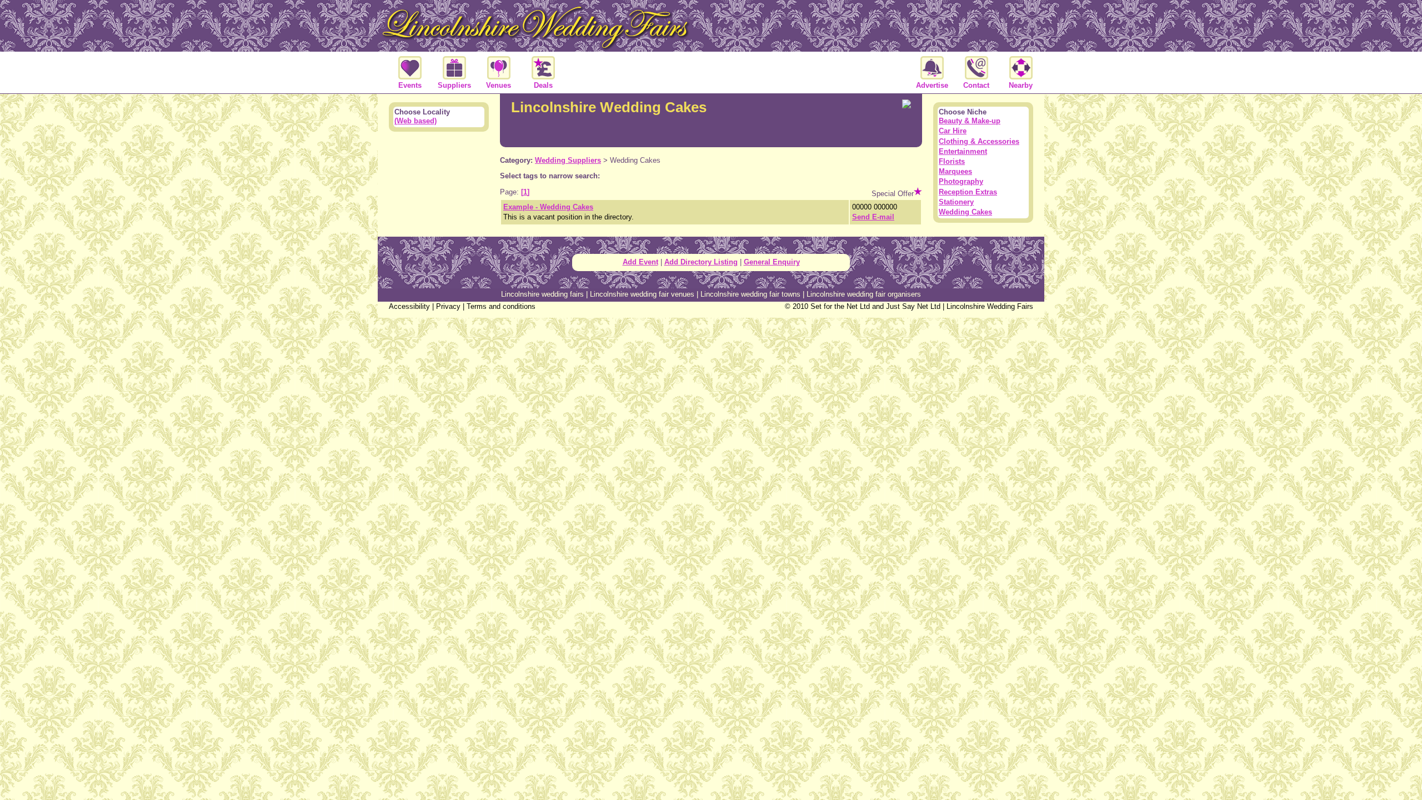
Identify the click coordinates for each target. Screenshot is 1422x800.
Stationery (956, 202)
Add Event (640, 262)
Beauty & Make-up (969, 121)
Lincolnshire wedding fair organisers (864, 294)
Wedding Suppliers (568, 160)
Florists (952, 161)
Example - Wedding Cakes (548, 207)
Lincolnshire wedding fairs (542, 294)
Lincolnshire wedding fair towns (750, 294)
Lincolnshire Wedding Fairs (990, 306)
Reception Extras (968, 192)
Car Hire (953, 131)
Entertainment (963, 151)
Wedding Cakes (965, 212)
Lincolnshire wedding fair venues (642, 294)
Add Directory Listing (701, 262)
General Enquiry (772, 262)
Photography (961, 181)
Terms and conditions (501, 306)
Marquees (955, 171)
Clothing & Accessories (979, 141)
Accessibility (409, 306)
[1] (525, 192)
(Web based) (415, 121)
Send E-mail (873, 217)
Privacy (448, 306)
